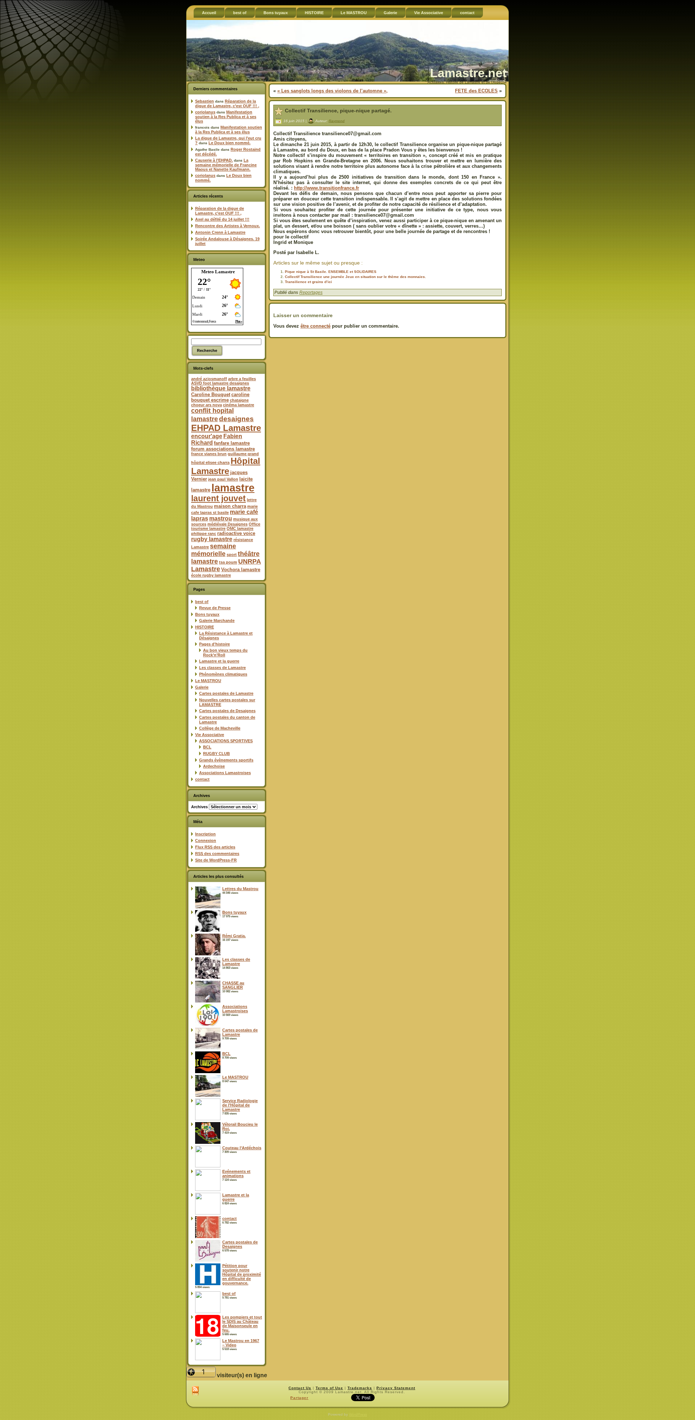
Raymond (337, 121)
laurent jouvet (218, 498)
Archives (199, 807)
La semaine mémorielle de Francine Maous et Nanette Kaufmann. (226, 164)
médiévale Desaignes (227, 524)
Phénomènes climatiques (223, 674)
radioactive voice (236, 533)
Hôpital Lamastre (225, 466)
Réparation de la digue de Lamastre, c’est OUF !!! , (227, 103)
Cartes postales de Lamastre (226, 693)
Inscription (205, 834)
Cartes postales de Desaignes (227, 711)
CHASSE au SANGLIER (233, 985)
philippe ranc (203, 533)
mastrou (220, 518)
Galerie (201, 687)
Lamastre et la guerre (219, 661)
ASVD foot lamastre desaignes (220, 383)
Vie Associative (209, 734)
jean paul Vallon (223, 479)
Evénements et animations (236, 1173)
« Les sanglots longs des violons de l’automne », (332, 91)
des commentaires (217, 853)
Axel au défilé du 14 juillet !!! (222, 219)
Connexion (205, 840)
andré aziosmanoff (209, 379)
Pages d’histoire (214, 644)
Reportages (311, 292)
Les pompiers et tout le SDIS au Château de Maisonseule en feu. (242, 1323)
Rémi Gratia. (234, 936)
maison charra (230, 506)
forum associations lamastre (223, 449)
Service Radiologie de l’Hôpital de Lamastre (240, 1105)
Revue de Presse (215, 608)
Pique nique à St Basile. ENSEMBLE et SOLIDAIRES (330, 272)
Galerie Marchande (217, 620)
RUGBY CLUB (216, 753)
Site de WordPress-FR (216, 860)
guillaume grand (243, 454)
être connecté (315, 326)
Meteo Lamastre (218, 271)
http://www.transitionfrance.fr (326, 188)
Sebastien (204, 101)
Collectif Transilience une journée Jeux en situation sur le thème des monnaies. (355, 277)
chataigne (239, 400)
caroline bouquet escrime (220, 397)
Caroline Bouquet (210, 394)
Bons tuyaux (207, 614)
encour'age (206, 436)
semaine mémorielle (213, 550)
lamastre (232, 488)
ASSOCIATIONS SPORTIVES (226, 741)
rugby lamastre (211, 539)
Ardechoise (214, 766)
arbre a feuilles (242, 379)
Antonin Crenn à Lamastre (220, 232)
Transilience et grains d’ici (308, 282)
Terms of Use (329, 1388)
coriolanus (205, 112)
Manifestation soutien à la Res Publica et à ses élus (225, 116)
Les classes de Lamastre (222, 667)
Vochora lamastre (240, 569)
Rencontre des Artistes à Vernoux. (227, 226)
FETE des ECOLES (476, 91)
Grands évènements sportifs (226, 760)
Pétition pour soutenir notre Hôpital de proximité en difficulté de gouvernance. (241, 1274)
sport (232, 554)
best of (201, 601)
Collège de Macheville (219, 728)
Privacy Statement (395, 1388)
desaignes (236, 419)
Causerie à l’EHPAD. (214, 160)
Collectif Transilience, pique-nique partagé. (338, 110)
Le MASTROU (208, 680)
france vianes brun (209, 454)
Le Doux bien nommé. (229, 143)
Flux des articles (215, 847)
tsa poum (228, 562)
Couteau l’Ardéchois (241, 1148)
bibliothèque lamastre (220, 388)
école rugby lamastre (211, 575)
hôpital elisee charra (210, 462)
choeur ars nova (206, 405)
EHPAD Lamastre (226, 428)
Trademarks (360, 1388)
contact (202, 779)
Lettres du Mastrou (240, 889)
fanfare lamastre (232, 443)
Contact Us (299, 1388)
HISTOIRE (204, 627)
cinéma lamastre (238, 405)
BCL (207, 747)
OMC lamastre (240, 528)
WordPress (358, 1414)
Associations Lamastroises (225, 773)
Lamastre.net (468, 73)
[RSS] (195, 1391)
